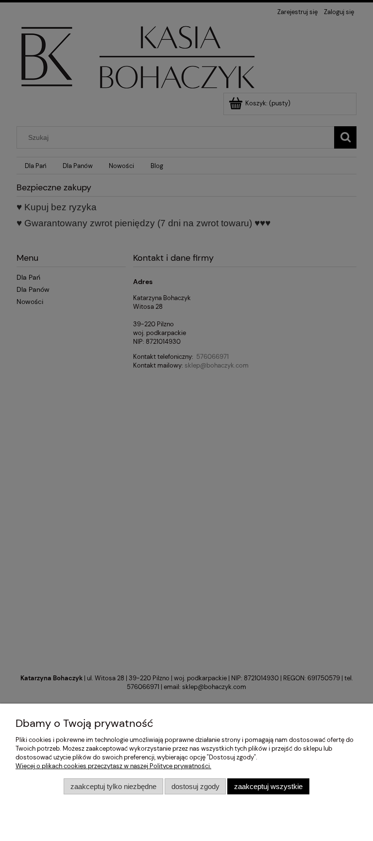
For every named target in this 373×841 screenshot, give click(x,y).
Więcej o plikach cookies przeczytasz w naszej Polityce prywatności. (113, 766)
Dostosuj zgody (195, 786)
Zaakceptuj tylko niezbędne (113, 786)
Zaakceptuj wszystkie (268, 786)
